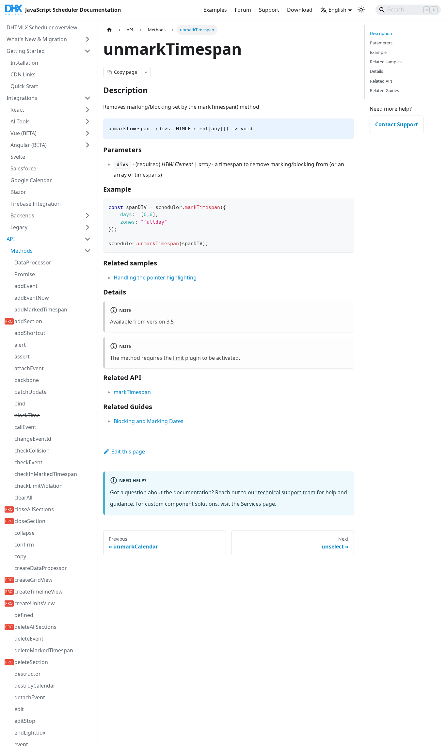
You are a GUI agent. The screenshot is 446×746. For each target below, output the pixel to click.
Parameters (381, 43)
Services (251, 503)
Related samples (386, 62)
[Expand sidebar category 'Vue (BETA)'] (87, 133)
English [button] (337, 9)
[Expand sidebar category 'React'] (87, 109)
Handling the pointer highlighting (155, 277)
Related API (381, 81)
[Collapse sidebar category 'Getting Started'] (87, 51)
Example (378, 52)
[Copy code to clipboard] (346, 206)
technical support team (287, 492)
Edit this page (128, 451)
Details (376, 71)
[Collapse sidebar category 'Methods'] (87, 251)
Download (299, 9)
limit (178, 357)
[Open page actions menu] (146, 72)
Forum (243, 9)
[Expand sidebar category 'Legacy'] (87, 227)
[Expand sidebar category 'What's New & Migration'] (87, 39)
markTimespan (132, 392)
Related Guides (384, 90)
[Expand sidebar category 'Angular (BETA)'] (87, 145)
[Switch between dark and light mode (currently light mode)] (361, 10)
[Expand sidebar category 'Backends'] (87, 215)
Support (269, 9)
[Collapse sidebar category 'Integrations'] (87, 98)
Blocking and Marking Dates (148, 421)
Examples (215, 9)
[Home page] (109, 30)
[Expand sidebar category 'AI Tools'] (87, 121)
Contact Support (396, 124)
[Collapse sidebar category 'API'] (87, 239)
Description (381, 33)
